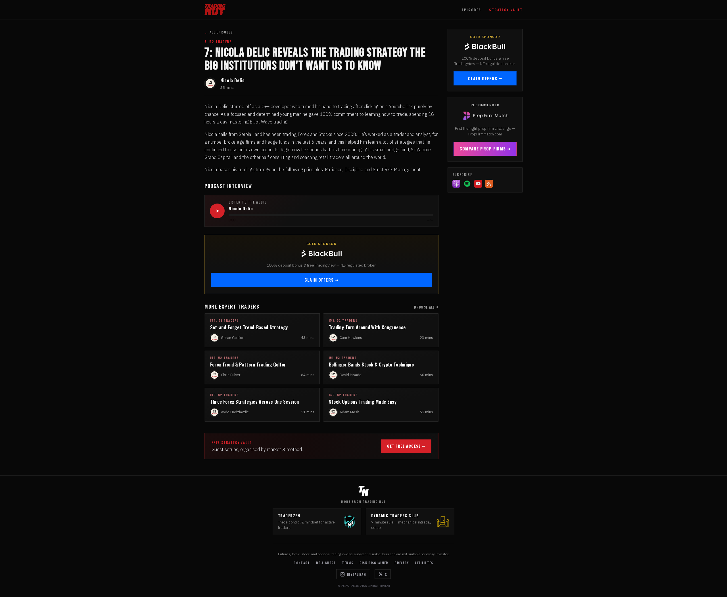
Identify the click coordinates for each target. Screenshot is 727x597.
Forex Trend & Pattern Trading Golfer (248, 364)
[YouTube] (478, 184)
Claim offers (319, 280)
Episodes (471, 9)
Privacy (401, 563)
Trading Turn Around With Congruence (367, 327)
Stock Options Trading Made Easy (362, 402)
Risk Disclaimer (374, 563)
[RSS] (489, 184)
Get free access (404, 446)
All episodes (218, 32)
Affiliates (424, 563)
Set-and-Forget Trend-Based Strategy (249, 327)
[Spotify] (467, 184)
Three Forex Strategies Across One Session (254, 402)
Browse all (424, 307)
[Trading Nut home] (214, 9)
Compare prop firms (482, 149)
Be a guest (326, 563)
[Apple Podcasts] (456, 184)
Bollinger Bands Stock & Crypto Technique (371, 364)
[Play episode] (217, 211)
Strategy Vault (506, 9)
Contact (302, 563)
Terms (347, 563)
